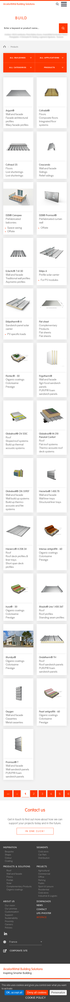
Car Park (42, 854)
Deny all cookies (36, 992)
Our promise (11, 908)
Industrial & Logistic (47, 895)
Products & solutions (16, 866)
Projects (42, 866)
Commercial (44, 873)
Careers (9, 924)
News (40, 905)
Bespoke (9, 851)
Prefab (10, 880)
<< (8, 794)
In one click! (35, 831)
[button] (19, 58)
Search (63, 28)
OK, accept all (14, 992)
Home (4, 46)
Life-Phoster (44, 913)
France (13, 941)
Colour (8, 857)
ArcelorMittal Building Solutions (19, 4)
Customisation (12, 911)
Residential (43, 889)
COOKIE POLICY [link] (35, 997)
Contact (42, 909)
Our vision (10, 905)
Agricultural (43, 870)
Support (9, 914)
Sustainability (11, 917)
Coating (9, 860)
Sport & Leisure (46, 886)
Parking (41, 880)
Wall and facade (14, 873)
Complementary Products (19, 886)
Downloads (44, 901)
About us (9, 901)
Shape (8, 854)
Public (41, 883)
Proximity (9, 921)
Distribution (44, 857)
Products (14, 46)
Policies (8, 927)
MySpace (42, 917)
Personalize (58, 992)
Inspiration (10, 847)
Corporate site (19, 950)
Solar (9, 883)
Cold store (43, 851)
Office (41, 876)
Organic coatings (15, 889)
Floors (10, 876)
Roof (9, 870)
